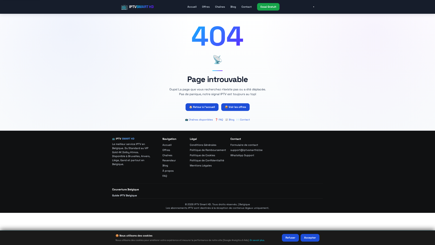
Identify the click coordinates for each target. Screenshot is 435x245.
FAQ (164, 175)
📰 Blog (229, 119)
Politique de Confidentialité (207, 160)
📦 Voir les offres (235, 107)
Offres (206, 6)
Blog (233, 6)
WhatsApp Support (242, 155)
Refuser (290, 237)
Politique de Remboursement (208, 150)
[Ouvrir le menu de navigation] (313, 6)
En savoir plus (257, 240)
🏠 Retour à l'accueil (202, 107)
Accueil (192, 6)
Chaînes (220, 6)
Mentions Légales (201, 165)
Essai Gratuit (268, 6)
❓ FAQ (219, 119)
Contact (246, 6)
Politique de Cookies (202, 155)
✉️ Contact (243, 119)
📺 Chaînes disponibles (199, 119)
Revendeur (169, 160)
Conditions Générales (203, 144)
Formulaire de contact (244, 144)
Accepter (310, 237)
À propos (168, 170)
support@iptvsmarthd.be (246, 150)
